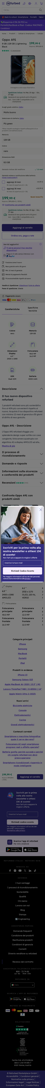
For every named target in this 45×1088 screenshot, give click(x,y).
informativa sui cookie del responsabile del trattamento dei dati (21, 555)
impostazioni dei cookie (14, 547)
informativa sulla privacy (15, 552)
